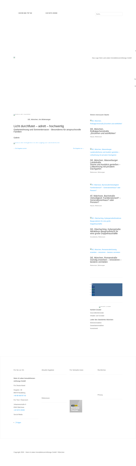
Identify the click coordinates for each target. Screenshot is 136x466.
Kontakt (101, 378)
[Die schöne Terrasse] (36, 144)
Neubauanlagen (48, 406)
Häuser (92, 136)
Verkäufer (74, 378)
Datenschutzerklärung (106, 381)
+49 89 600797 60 (20, 395)
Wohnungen (101, 172)
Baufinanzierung (76, 388)
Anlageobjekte (48, 412)
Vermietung (75, 384)
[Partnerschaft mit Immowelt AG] (76, 412)
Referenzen (98, 136)
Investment (75, 381)
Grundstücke (94, 237)
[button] (92, 284)
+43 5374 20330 (19, 410)
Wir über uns (75, 391)
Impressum (103, 384)
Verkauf (45, 378)
